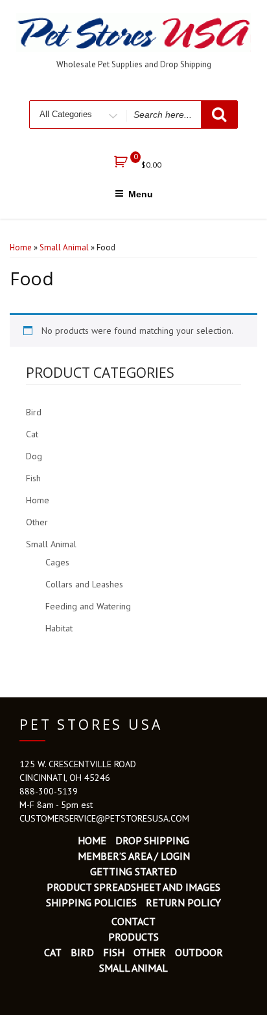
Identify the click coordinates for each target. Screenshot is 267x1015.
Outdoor (199, 952)
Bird (33, 412)
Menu (140, 194)
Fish (33, 478)
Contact (133, 921)
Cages (57, 562)
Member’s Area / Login (134, 855)
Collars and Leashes (84, 584)
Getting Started (133, 871)
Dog (34, 456)
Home (21, 247)
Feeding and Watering (88, 606)
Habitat (59, 628)
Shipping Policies (91, 902)
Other (37, 522)
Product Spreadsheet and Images (133, 886)
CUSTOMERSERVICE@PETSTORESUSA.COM (104, 818)
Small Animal (64, 247)
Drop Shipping (152, 840)
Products (133, 936)
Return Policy (183, 902)
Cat (32, 434)
